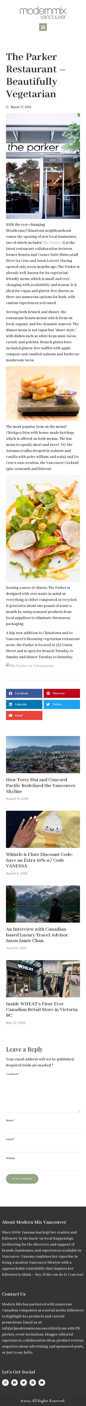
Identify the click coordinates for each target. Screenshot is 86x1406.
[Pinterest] (32, 1382)
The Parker (52, 242)
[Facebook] (14, 1382)
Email (10, 1139)
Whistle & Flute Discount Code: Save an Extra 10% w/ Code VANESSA (39, 860)
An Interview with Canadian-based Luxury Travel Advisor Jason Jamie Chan (37, 935)
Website (10, 1158)
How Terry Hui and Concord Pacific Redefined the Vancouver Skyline (41, 785)
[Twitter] (23, 1382)
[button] (43, 27)
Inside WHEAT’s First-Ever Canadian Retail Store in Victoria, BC (42, 1010)
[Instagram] (5, 1382)
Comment (12, 1074)
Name (10, 1120)
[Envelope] (41, 1382)
